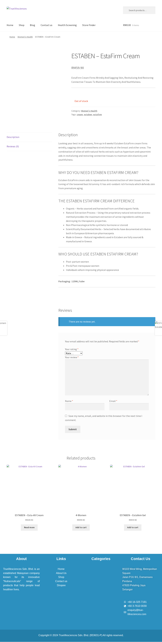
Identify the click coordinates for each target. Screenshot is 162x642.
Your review (72, 357)
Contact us (46, 25)
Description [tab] (13, 137)
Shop (21, 25)
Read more (29, 527)
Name (69, 401)
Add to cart (81, 527)
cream (80, 114)
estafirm (97, 114)
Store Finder (89, 25)
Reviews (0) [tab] (13, 146)
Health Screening (67, 25)
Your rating (71, 349)
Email (113, 401)
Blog (32, 25)
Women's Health (25, 36)
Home (10, 25)
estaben (88, 114)
